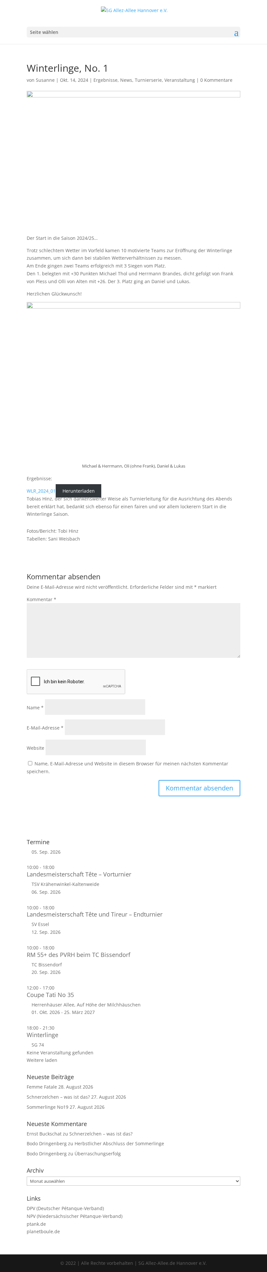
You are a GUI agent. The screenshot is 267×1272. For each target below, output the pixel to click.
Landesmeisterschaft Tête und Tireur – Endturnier (94, 914)
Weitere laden (42, 1060)
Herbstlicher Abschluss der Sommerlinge (119, 1143)
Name (35, 707)
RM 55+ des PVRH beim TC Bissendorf (78, 955)
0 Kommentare (216, 80)
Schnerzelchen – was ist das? (58, 1097)
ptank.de (36, 1224)
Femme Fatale (42, 1087)
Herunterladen (79, 491)
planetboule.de (43, 1231)
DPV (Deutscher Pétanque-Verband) (65, 1208)
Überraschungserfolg (98, 1153)
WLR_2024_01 (41, 491)
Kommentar (41, 599)
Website (35, 748)
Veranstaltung (179, 80)
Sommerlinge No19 (47, 1107)
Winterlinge (42, 1035)
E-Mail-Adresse (45, 728)
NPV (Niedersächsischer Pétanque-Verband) (74, 1216)
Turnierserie (148, 80)
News (126, 80)
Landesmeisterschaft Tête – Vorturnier (79, 874)
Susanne (45, 80)
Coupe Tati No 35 (50, 995)
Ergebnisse (105, 80)
